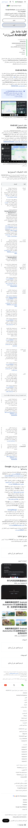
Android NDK (24, 777)
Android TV (24, 741)
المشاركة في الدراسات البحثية (21, 790)
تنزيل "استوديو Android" (22, 774)
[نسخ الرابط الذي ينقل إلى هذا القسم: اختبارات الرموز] (16, 561)
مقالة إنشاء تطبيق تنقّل (13, 499)
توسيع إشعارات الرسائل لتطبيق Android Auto (10, 252)
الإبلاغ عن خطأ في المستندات (21, 785)
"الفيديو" (6, 202)
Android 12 (24, 759)
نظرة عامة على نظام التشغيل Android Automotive (15, 141)
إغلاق (14, 20)
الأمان (26, 697)
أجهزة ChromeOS (23, 736)
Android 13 (24, 756)
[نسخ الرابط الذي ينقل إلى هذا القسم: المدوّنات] (20, 640)
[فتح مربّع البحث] (13, 2)
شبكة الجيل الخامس (23, 725)
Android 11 (24, 761)
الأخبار (25, 702)
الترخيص (19, 814)
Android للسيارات (9, 278)
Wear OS (25, 733)
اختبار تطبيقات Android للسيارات (16, 525)
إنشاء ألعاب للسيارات (11, 441)
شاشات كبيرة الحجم (23, 731)
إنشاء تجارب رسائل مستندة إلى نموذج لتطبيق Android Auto (11, 285)
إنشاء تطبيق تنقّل (9, 324)
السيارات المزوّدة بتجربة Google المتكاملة (14, 475)
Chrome (25, 802)
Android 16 (24, 749)
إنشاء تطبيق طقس (9, 391)
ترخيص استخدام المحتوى (13, 673)
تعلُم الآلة (25, 715)
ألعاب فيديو (24, 713)
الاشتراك (6, 820)
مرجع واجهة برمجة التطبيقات (21, 772)
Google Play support (22, 788)
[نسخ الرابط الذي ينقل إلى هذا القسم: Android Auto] (13, 70)
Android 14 (24, 754)
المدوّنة (25, 704)
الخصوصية (25, 722)
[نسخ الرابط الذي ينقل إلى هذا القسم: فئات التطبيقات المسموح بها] (6, 172)
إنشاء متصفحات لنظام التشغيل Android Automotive (11, 458)
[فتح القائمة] (25, 2)
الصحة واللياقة (24, 718)
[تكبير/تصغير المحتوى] (18, 40)
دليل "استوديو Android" (22, 767)
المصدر (25, 700)
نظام (14, 77)
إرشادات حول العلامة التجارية (10, 814)
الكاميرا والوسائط (23, 720)
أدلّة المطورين (24, 770)
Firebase (25, 804)
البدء (14, 25)
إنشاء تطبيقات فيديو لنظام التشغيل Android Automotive (11, 413)
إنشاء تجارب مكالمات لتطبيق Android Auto (11, 304)
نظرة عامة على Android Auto (18, 86)
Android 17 (24, 747)
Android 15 (24, 752)
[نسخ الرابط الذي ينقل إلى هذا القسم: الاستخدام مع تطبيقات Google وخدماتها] (19, 469)
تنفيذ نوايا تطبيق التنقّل (18, 492)
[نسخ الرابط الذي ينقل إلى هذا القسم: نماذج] (22, 545)
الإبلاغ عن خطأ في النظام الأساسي (20, 783)
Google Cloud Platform (21, 807)
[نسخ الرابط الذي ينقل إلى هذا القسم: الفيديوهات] (19, 655)
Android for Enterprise (21, 695)
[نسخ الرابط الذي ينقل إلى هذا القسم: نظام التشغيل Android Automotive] (15, 128)
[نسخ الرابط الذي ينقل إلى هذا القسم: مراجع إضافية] (16, 536)
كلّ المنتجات (24, 809)
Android (25, 693)
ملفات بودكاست (24, 707)
